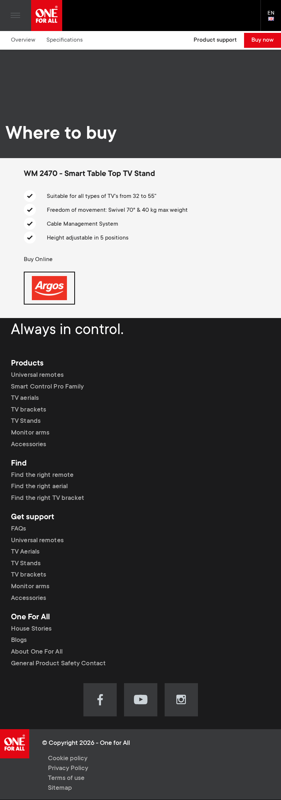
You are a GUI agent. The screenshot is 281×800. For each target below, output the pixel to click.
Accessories (28, 444)
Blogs (19, 640)
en (274, 19)
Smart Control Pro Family (47, 387)
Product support (215, 40)
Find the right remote (42, 475)
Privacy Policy (68, 768)
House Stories (31, 629)
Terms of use (66, 778)
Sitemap (60, 788)
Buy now (262, 40)
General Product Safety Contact (58, 663)
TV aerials (25, 398)
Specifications (64, 40)
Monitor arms (30, 433)
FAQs (18, 529)
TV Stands (26, 421)
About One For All (37, 652)
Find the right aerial (39, 486)
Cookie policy (67, 758)
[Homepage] (46, 15)
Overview (23, 40)
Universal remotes (37, 375)
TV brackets (28, 410)
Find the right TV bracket (48, 498)
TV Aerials (25, 552)
